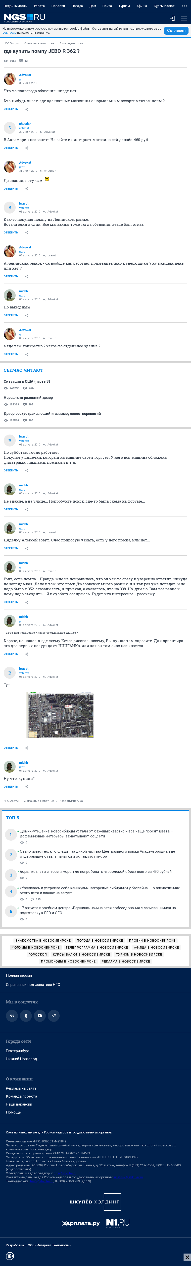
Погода (77, 6)
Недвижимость (15, 6)
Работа (39, 6)
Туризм (124, 6)
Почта (107, 6)
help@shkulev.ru (41, 1181)
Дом (92, 6)
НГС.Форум (11, 43)
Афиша (142, 6)
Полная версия (19, 975)
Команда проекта (21, 1096)
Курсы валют (164, 6)
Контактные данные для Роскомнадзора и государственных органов (59, 1132)
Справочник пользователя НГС (33, 984)
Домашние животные (39, 43)
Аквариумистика (71, 43)
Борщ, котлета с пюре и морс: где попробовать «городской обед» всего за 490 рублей (96, 871)
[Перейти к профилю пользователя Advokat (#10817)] (10, 79)
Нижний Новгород (21, 1059)
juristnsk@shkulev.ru (128, 1177)
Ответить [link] (11, 109)
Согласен (176, 30)
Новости (58, 6)
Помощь (13, 1112)
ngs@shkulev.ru (65, 1173)
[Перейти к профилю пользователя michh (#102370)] (10, 295)
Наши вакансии (19, 1104)
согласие (9, 32)
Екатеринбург (17, 1051)
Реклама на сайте (21, 1088)
